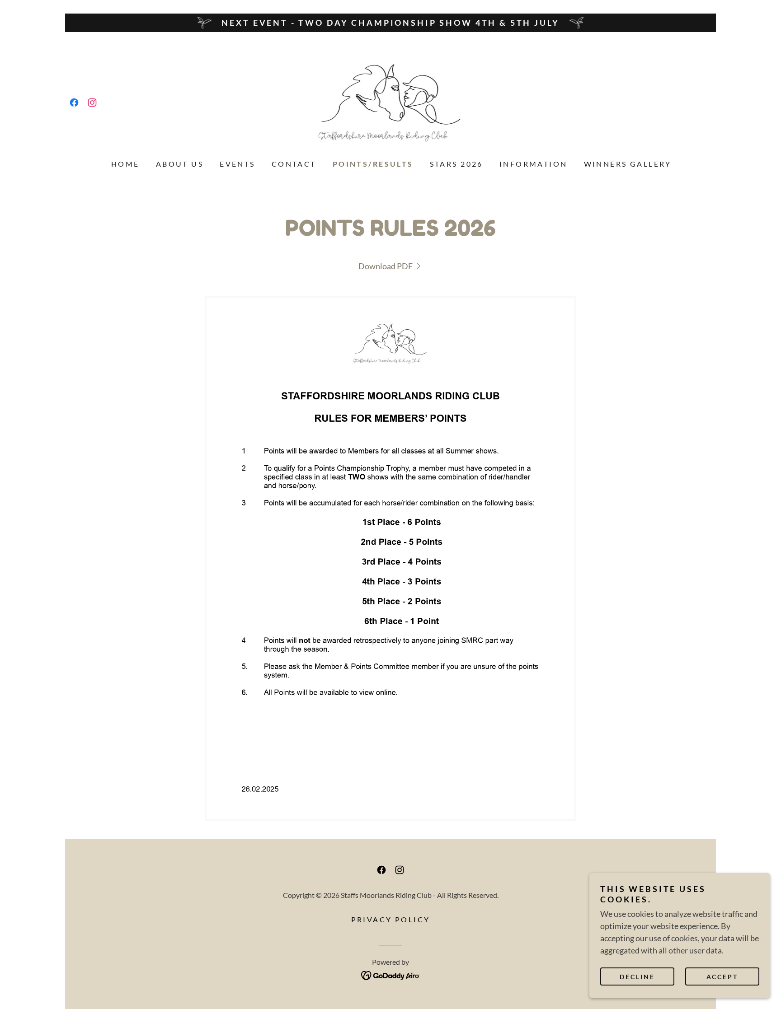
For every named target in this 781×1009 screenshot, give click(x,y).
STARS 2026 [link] (456, 163)
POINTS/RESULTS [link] (373, 163)
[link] (74, 102)
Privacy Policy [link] (390, 919)
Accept (722, 977)
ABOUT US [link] (179, 163)
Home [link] (125, 163)
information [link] (533, 163)
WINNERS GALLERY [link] (628, 163)
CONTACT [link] (294, 163)
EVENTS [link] (237, 163)
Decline (637, 977)
